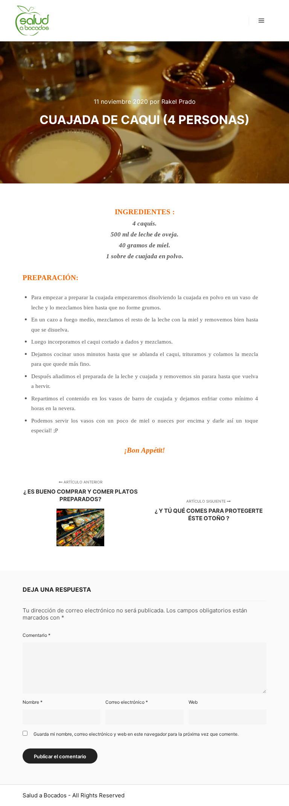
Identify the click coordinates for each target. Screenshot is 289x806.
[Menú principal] (261, 21)
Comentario (36, 635)
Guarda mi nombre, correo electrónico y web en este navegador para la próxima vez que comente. (136, 734)
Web (193, 702)
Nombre (33, 702)
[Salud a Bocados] (32, 20)
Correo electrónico (126, 702)
